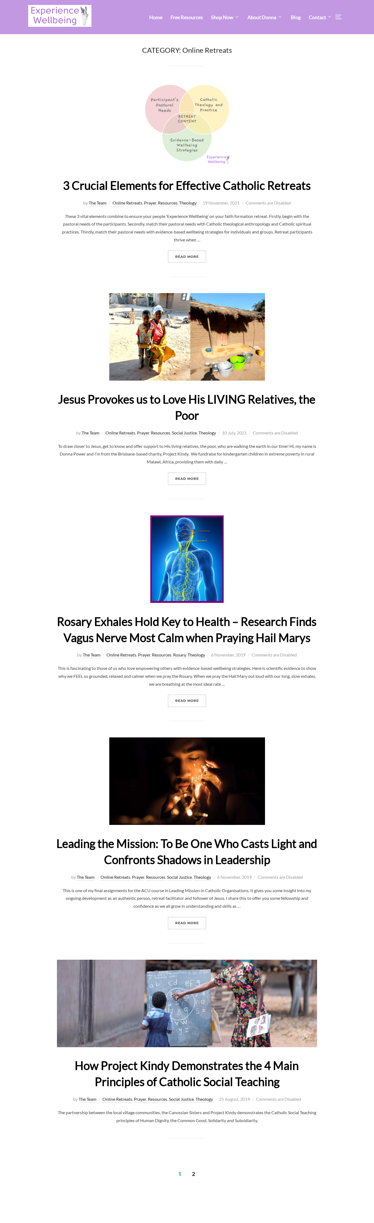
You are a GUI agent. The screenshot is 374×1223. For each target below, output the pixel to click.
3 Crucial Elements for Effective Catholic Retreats (187, 185)
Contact (317, 17)
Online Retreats (127, 202)
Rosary (179, 654)
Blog (296, 17)
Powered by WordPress (48, 1209)
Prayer (150, 202)
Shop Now (222, 17)
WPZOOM (336, 1209)
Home (155, 17)
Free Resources (187, 17)
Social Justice (184, 432)
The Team (98, 202)
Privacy (34, 1203)
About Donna (262, 17)
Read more (190, 256)
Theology (188, 202)
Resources (167, 202)
